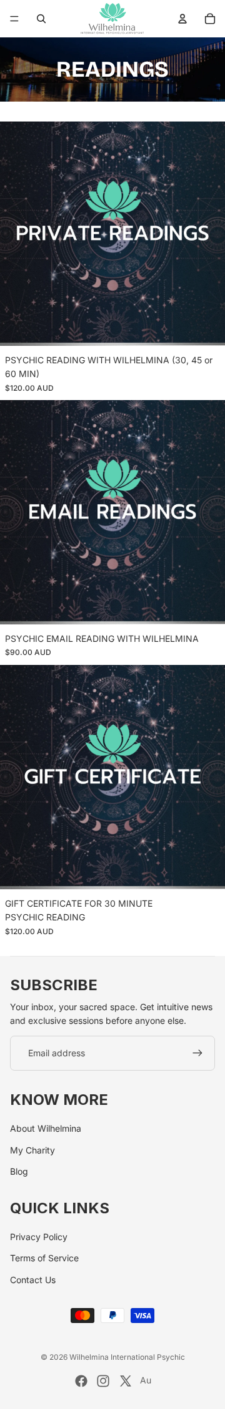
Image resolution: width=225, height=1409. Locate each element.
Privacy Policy (39, 1236)
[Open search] (41, 18)
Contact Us (33, 1279)
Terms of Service (44, 1258)
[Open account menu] (182, 18)
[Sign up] (197, 1053)
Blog (19, 1171)
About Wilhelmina (45, 1128)
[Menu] (14, 18)
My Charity (32, 1150)
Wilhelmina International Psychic (127, 1357)
